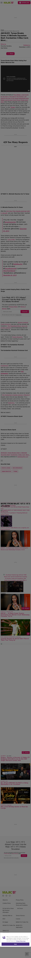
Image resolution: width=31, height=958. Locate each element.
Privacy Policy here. (21, 941)
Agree (15, 944)
